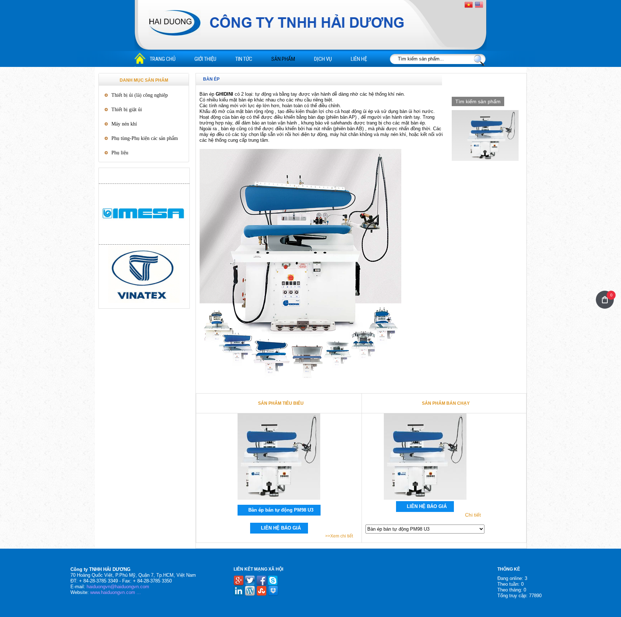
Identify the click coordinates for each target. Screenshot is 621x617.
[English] (479, 4)
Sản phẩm (283, 59)
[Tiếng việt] (468, 4)
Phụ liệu (119, 152)
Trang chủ (162, 59)
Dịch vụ (323, 59)
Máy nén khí (124, 124)
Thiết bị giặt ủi (126, 109)
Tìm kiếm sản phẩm (478, 101)
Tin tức (243, 59)
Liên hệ (359, 59)
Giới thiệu (205, 59)
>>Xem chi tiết (339, 536)
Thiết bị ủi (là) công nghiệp (139, 95)
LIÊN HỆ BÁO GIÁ (281, 528)
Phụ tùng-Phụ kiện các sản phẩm (144, 138)
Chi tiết (473, 515)
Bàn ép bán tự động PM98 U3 (280, 510)
